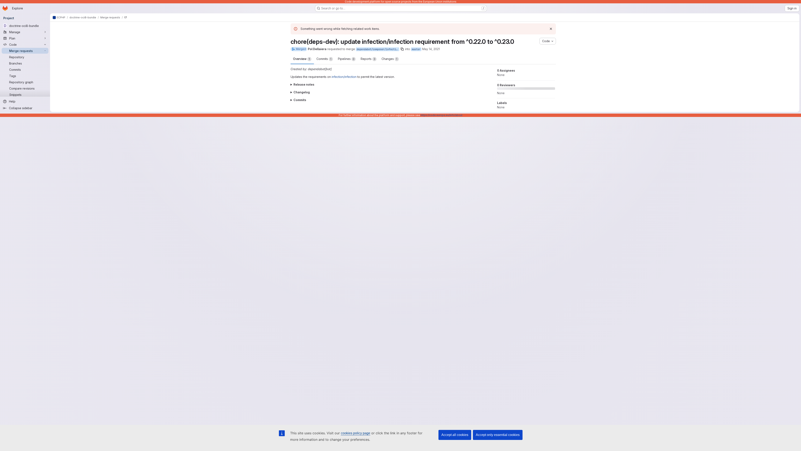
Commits (323, 59)
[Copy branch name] (402, 49)
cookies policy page (355, 433)
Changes (389, 59)
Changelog (301, 92)
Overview (301, 59)
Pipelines (346, 59)
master (416, 49)
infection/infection (344, 77)
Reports (368, 59)
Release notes (303, 84)
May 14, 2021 (431, 49)
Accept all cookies (454, 435)
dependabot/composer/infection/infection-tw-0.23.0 (378, 49)
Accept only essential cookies (498, 435)
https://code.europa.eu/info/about (441, 115)
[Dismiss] (550, 28)
